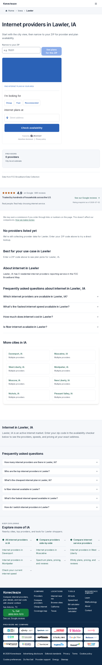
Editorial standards (53, 653)
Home (11, 10)
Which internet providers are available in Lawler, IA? (35, 296)
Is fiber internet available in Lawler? (25, 326)
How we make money (25, 220)
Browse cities (57, 602)
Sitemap (64, 659)
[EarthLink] (42, 644)
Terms (75, 653)
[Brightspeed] (10, 644)
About (87, 606)
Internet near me (56, 597)
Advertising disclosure (33, 653)
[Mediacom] (91, 637)
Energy (56, 659)
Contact (88, 610)
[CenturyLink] (26, 637)
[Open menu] (96, 4)
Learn (87, 598)
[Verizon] (59, 630)
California (55, 607)
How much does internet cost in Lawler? (28, 316)
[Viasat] (75, 644)
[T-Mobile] (75, 630)
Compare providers (38, 601)
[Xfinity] (26, 630)
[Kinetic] (26, 644)
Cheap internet (40, 607)
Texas (53, 611)
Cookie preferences (12, 659)
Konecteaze (10, 3)
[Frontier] (91, 630)
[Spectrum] (42, 630)
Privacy (66, 653)
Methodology (91, 602)
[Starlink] (59, 637)
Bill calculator (73, 604)
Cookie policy (86, 653)
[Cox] (10, 637)
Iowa (20, 10)
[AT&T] (10, 630)
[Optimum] (42, 637)
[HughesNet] (59, 644)
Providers (38, 596)
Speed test (73, 600)
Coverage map (40, 611)
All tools (71, 596)
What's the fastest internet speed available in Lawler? (36, 306)
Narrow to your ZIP (11, 45)
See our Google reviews (86, 198)
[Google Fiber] (75, 637)
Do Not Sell (28, 659)
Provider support (42, 659)
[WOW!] (91, 644)
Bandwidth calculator (72, 610)
